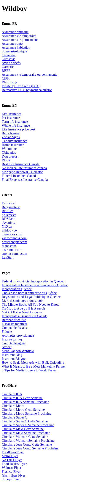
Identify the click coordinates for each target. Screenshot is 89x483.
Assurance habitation (16, 47)
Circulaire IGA (12, 394)
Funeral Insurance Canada (19, 176)
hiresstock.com (12, 234)
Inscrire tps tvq (12, 339)
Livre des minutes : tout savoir (22, 300)
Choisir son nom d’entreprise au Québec (29, 293)
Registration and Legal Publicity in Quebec (31, 297)
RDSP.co (8, 219)
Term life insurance (15, 121)
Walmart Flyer (11, 467)
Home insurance (13, 145)
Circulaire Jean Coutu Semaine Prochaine (30, 448)
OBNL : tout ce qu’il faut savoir (23, 308)
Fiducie (7, 331)
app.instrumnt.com (14, 253)
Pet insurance (11, 118)
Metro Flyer (10, 456)
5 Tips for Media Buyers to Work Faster (29, 370)
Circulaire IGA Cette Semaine (22, 398)
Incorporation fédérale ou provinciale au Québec (35, 285)
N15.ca (7, 226)
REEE (6, 70)
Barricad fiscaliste (14, 320)
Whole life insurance (16, 125)
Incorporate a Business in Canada (24, 316)
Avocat (6, 347)
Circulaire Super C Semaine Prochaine (28, 425)
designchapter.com (14, 242)
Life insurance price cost (18, 129)
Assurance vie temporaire (19, 36)
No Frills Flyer (12, 460)
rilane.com (9, 246)
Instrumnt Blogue (13, 358)
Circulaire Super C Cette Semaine (25, 421)
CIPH (6, 78)
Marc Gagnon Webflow (18, 351)
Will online (9, 148)
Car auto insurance (14, 141)
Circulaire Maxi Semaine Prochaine (26, 433)
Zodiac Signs (11, 137)
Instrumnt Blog (12, 355)
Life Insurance (11, 114)
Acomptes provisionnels (18, 335)
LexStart (7, 257)
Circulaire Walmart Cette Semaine (25, 437)
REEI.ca (7, 211)
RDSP (6, 160)
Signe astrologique (14, 51)
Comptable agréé (13, 343)
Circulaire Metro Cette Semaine (23, 409)
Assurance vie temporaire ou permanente (29, 74)
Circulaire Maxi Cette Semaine (23, 429)
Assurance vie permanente (20, 39)
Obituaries (9, 152)
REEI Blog (9, 82)
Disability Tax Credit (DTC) (21, 86)
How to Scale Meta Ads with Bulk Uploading (33, 362)
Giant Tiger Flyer (13, 475)
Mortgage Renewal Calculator (22, 172)
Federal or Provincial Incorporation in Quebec (33, 281)
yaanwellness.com (14, 238)
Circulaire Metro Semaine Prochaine (26, 413)
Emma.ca (8, 203)
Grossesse (8, 59)
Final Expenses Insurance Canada (25, 179)
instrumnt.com (11, 249)
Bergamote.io (11, 207)
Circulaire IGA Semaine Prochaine (25, 402)
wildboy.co (9, 230)
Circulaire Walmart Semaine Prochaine (28, 440)
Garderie (8, 67)
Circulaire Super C (14, 417)
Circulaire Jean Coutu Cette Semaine (27, 444)
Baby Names (10, 133)
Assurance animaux (15, 32)
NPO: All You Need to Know (22, 312)
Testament (9, 55)
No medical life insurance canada (24, 168)
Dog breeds (9, 156)
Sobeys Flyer (11, 479)
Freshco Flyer (11, 471)
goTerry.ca (9, 215)
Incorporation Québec (17, 289)
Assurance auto (12, 43)
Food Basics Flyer (14, 464)
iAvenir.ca (9, 222)
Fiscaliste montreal (14, 324)
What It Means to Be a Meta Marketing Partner (34, 366)
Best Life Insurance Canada (21, 164)
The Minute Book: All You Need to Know (30, 304)
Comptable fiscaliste (15, 328)
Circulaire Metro (13, 406)
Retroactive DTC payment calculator (27, 90)
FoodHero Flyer (13, 452)
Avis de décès (11, 63)
